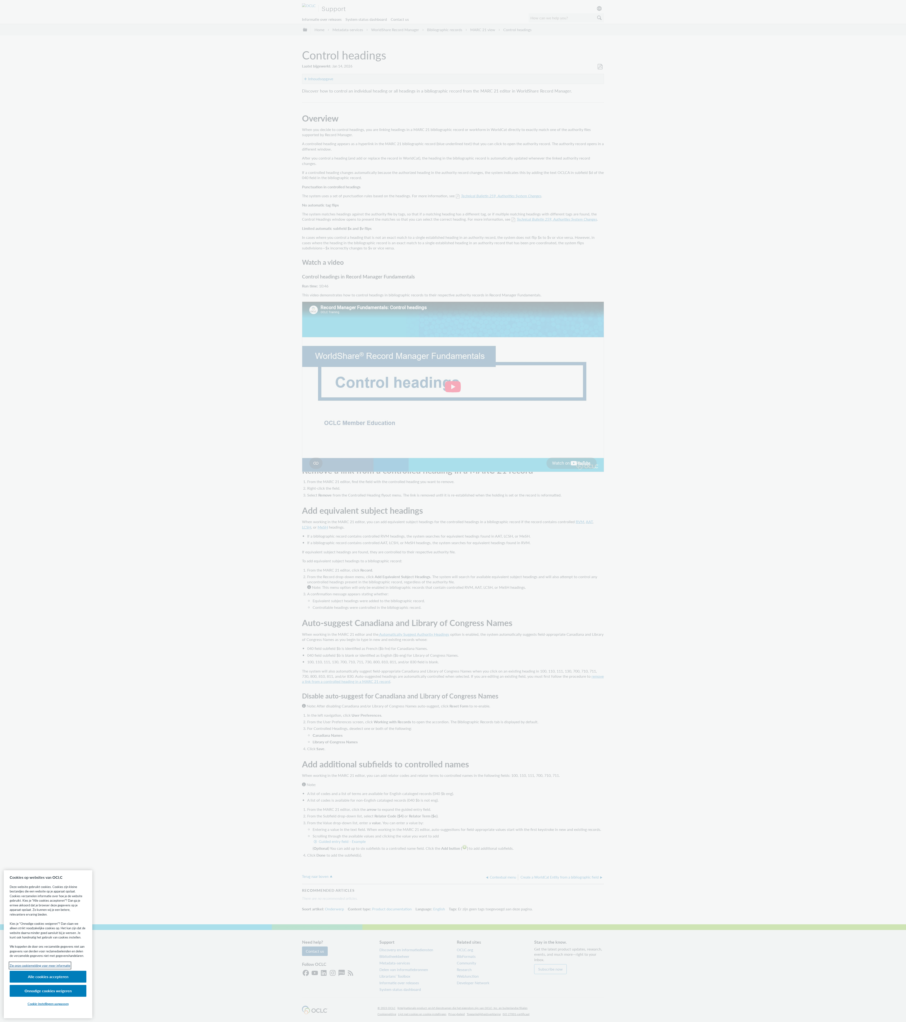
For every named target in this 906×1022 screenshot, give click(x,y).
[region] (48, 944)
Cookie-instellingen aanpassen (48, 1003)
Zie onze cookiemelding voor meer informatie (40, 965)
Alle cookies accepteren (48, 976)
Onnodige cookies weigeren (48, 990)
